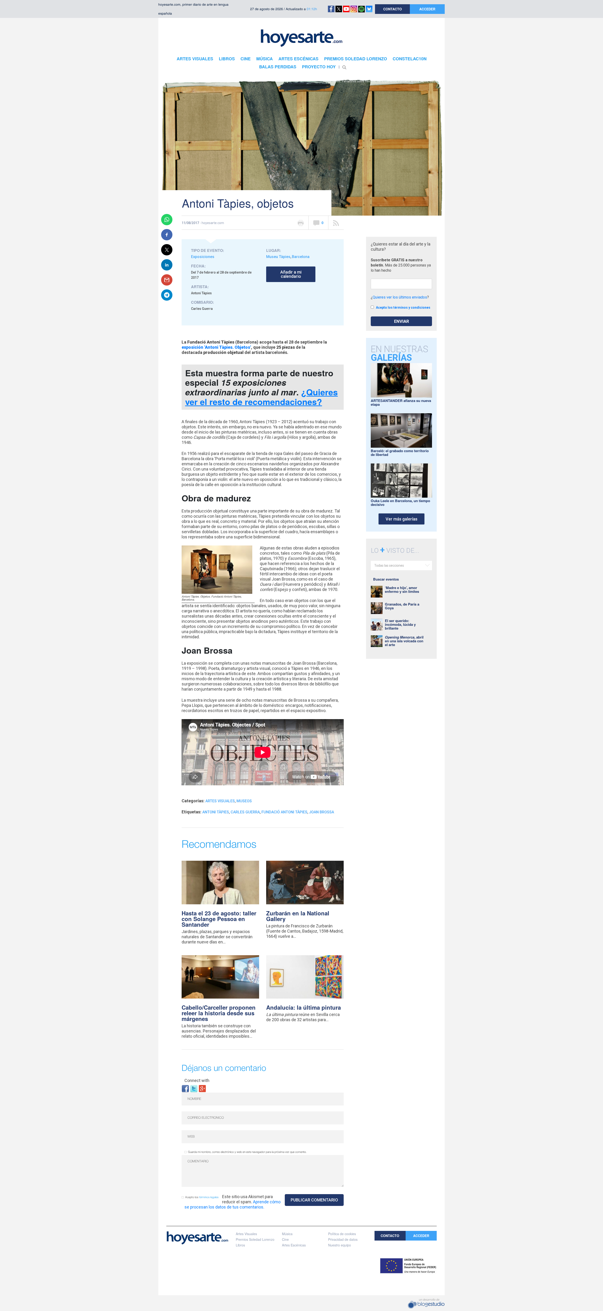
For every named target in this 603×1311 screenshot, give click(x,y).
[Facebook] (185, 1088)
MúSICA (264, 59)
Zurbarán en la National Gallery (297, 916)
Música (287, 1233)
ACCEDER (427, 9)
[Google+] (202, 1088)
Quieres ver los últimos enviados (400, 297)
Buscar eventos (386, 579)
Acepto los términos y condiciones (403, 307)
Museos (244, 801)
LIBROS (227, 59)
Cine (285, 1239)
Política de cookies (342, 1233)
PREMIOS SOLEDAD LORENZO (355, 59)
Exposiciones (202, 256)
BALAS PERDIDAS (277, 67)
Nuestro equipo (339, 1245)
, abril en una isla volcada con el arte (404, 641)
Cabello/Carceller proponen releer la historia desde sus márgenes (219, 1013)
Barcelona (301, 256)
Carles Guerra (245, 812)
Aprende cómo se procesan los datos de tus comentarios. (232, 1204)
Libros (240, 1245)
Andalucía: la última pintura (303, 1007)
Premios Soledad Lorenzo (255, 1239)
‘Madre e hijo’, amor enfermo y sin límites (402, 589)
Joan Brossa (321, 812)
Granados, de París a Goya (402, 606)
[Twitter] (194, 1088)
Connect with (196, 1080)
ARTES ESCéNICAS (298, 59)
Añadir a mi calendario (291, 274)
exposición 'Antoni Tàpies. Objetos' (216, 347)
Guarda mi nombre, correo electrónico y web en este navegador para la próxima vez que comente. (247, 1152)
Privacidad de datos (343, 1239)
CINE (245, 59)
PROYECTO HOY (319, 67)
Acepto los (202, 1197)
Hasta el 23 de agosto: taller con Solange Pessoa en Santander (219, 918)
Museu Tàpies (278, 256)
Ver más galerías (401, 518)
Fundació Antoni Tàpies (284, 812)
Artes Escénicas (294, 1245)
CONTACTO (392, 9)
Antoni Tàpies (215, 812)
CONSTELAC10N (410, 59)
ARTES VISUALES (195, 59)
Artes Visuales (220, 801)
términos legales (209, 1197)
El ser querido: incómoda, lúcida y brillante (400, 624)
